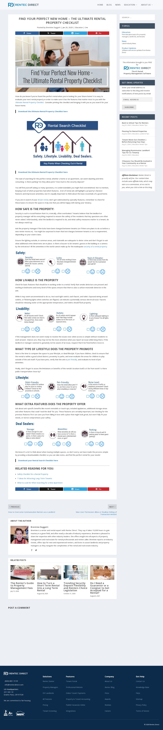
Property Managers (50, 687)
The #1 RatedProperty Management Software (137, 68)
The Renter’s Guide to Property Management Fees (22, 585)
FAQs (138, 693)
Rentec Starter (48, 681)
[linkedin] (8, 724)
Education (129, 5)
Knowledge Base (142, 687)
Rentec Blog (109, 687)
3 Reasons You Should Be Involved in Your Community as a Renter (137, 162)
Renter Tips (143, 125)
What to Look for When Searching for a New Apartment (40, 482)
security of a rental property (95, 246)
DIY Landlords (48, 693)
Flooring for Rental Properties (134, 131)
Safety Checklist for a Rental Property (32, 474)
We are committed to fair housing (17, 700)
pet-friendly (72, 359)
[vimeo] (12, 724)
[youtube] (10, 724)
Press (107, 693)
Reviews (108, 705)
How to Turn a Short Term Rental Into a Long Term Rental (48, 586)
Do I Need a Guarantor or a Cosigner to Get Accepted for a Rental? (99, 587)
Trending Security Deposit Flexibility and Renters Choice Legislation (75, 586)
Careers (108, 711)
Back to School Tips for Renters (135, 123)
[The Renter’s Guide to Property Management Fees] (23, 572)
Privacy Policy (141, 705)
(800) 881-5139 (11, 681)
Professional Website (74, 687)
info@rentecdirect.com (14, 684)
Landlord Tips (144, 134)
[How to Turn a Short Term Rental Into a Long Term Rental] (49, 572)
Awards (108, 699)
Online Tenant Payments (75, 693)
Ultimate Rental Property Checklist (29, 102)
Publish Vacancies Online (75, 705)
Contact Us (140, 681)
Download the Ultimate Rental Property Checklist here (43, 111)
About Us (108, 681)
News (118, 5)
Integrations (71, 711)
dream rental (43, 200)
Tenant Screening (50, 711)
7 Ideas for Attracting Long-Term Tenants (34, 478)
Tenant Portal (71, 681)
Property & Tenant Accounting (78, 699)
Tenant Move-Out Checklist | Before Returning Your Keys (134, 141)
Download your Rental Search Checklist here (38, 460)
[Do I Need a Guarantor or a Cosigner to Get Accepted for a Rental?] (102, 572)
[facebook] (6, 724)
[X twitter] (4, 724)
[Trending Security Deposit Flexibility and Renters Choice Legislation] (76, 572)
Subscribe (129, 107)
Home (100, 5)
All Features (47, 699)
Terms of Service (142, 711)
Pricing (45, 705)
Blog (109, 5)
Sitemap (139, 699)
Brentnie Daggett (53, 27)
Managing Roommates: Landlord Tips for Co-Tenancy (136, 151)
